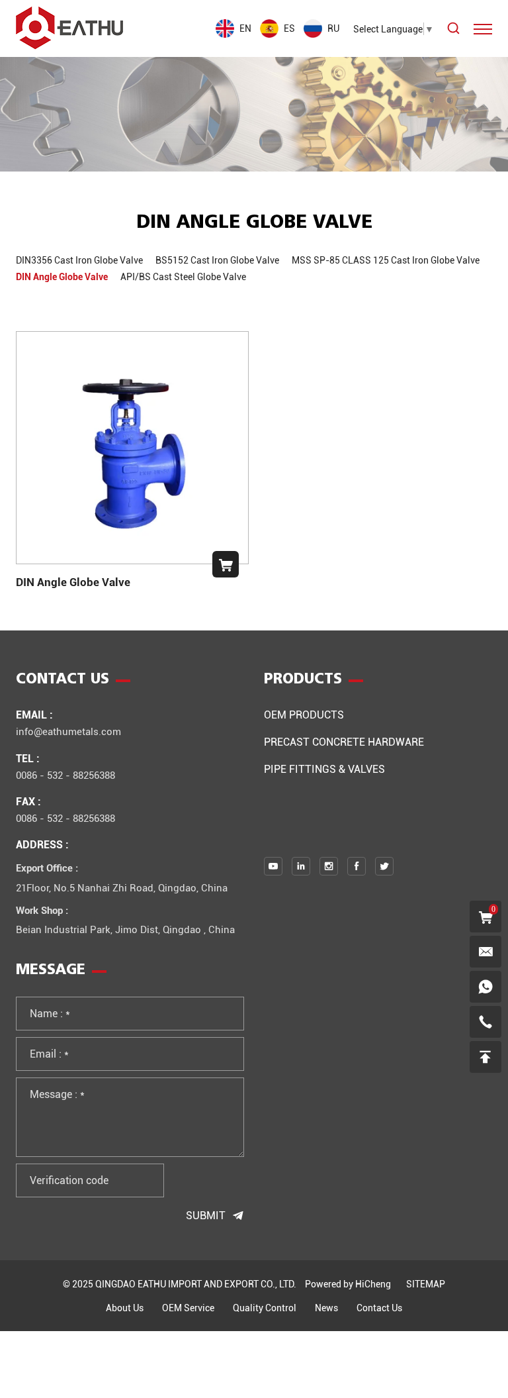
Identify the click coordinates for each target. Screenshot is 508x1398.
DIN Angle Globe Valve (73, 581)
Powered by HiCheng (348, 1283)
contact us (379, 1307)
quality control (264, 1307)
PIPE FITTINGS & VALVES (324, 768)
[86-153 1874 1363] (485, 987)
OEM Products (304, 714)
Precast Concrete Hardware (344, 741)
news (326, 1307)
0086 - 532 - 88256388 (65, 774)
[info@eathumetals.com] (485, 952)
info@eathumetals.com (68, 731)
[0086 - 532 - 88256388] (485, 1022)
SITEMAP (425, 1283)
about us (125, 1307)
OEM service (188, 1307)
